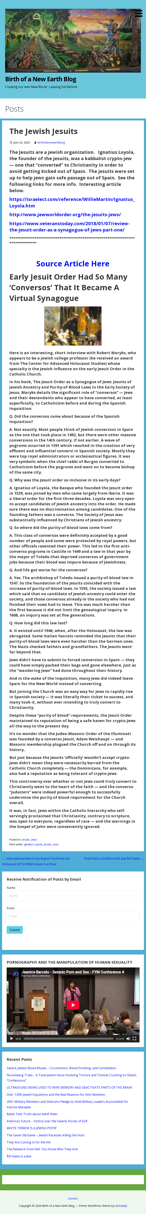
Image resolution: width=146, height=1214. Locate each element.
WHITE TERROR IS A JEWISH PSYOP (32, 1128)
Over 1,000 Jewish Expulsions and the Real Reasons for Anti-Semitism (56, 1094)
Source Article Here (73, 263)
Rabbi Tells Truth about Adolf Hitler (32, 1114)
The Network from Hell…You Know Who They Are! (42, 1149)
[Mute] (128, 1039)
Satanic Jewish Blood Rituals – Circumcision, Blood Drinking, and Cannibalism (61, 1068)
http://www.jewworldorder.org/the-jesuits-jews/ (65, 214)
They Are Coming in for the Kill (28, 1142)
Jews (34, 839)
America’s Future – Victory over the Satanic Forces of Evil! (47, 1121)
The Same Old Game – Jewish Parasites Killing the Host (45, 1135)
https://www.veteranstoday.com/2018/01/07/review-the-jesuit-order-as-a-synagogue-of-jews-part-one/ (69, 226)
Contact (73, 1198)
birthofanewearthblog (51, 142)
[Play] (11, 1039)
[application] (73, 1004)
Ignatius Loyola (33, 844)
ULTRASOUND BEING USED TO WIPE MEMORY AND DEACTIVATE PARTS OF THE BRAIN (69, 1087)
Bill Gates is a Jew (19, 1156)
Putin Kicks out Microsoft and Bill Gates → (114, 858)
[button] (140, 9)
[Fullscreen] (134, 1039)
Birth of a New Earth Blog (40, 79)
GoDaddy (121, 1206)
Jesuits (26, 839)
